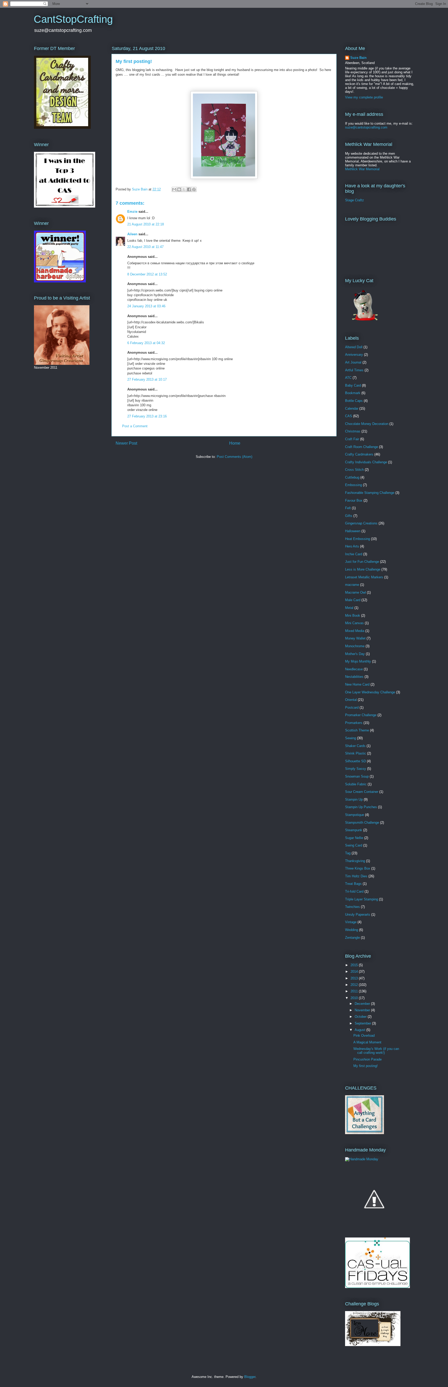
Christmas (352, 431)
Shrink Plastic (355, 753)
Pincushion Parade (367, 1059)
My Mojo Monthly (358, 661)
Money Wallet (355, 638)
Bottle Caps (354, 401)
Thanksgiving (355, 861)
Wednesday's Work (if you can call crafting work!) (376, 1051)
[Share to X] (184, 189)
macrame (352, 585)
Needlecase (354, 669)
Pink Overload (364, 1035)
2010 (355, 998)
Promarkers (353, 723)
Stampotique (354, 815)
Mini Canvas (354, 623)
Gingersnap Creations (361, 523)
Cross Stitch (354, 470)
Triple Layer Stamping (361, 899)
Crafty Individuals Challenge (366, 462)
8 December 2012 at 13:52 (147, 274)
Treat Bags (353, 884)
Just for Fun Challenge (362, 562)
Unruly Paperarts (357, 914)
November (363, 1010)
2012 (355, 985)
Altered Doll (353, 347)
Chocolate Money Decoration (366, 424)
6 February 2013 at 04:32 (146, 343)
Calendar (351, 408)
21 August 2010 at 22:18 (145, 224)
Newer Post (126, 443)
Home (234, 443)
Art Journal (353, 362)
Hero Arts (352, 546)
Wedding (351, 930)
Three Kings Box (357, 868)
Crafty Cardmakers (359, 454)
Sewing (350, 738)
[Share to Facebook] (189, 189)
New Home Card (357, 684)
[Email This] (174, 189)
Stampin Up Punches (361, 807)
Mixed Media (354, 631)
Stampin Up (354, 799)
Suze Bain (358, 58)
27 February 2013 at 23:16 (147, 416)
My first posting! (365, 1066)
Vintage (350, 922)
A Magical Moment (367, 1042)
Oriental (351, 700)
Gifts (348, 516)
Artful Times (354, 370)
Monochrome (355, 646)
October (361, 1017)
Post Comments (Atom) (234, 457)
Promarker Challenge (360, 715)
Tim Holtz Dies (356, 876)
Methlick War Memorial (362, 169)
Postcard (352, 707)
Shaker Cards (355, 746)
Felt (348, 508)
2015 (355, 965)
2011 (355, 991)
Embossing (353, 485)
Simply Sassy (355, 769)
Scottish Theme (357, 730)
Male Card (352, 600)
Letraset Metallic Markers (364, 577)
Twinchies (352, 907)
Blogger (249, 1377)
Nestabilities (354, 677)
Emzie (132, 212)
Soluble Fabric (356, 784)
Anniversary (354, 355)
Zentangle (352, 938)
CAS (348, 416)
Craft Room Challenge (361, 447)
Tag (348, 853)
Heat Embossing (357, 539)
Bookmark (352, 393)
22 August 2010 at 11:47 (145, 247)
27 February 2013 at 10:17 (147, 379)
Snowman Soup (357, 776)
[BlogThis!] (179, 189)
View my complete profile (364, 97)
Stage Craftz (354, 200)
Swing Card (353, 845)
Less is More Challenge (362, 569)
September (363, 1023)
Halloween (352, 531)
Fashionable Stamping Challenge (369, 493)
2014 (355, 971)
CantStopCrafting (73, 19)
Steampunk (353, 830)
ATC (348, 378)
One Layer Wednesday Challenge (370, 692)
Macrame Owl (355, 592)
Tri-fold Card (354, 891)
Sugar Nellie (354, 838)
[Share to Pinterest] (194, 189)
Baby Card (353, 385)
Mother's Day (355, 654)
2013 (355, 978)
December (363, 1004)
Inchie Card (353, 554)
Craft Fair (352, 439)
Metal (349, 608)
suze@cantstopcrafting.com (366, 127)
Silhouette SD (355, 761)
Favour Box (353, 500)
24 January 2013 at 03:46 (146, 306)
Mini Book (352, 615)
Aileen (132, 234)
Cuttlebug (352, 477)
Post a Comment (135, 426)
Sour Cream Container (361, 792)
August (360, 1030)
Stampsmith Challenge (362, 822)
